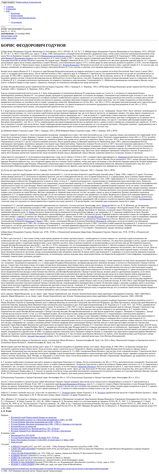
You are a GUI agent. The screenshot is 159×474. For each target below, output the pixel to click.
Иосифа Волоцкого (95, 217)
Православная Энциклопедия (28, 2)
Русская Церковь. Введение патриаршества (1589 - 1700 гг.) (36, 422)
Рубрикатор (11, 9)
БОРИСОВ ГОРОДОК (20, 458)
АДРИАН (15, 446)
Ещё (8, 11)
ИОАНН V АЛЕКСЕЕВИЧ (22, 464)
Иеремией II (101, 221)
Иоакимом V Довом (33, 221)
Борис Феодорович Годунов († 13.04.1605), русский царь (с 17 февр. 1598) (42, 440)
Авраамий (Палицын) (87, 366)
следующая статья (8, 38)
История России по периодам (23, 426)
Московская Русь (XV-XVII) (23, 435)
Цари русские (17, 442)
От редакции (16, 22)
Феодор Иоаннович (71, 65)
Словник (10, 7)
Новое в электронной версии (23, 18)
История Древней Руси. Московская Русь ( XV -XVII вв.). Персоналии (41, 431)
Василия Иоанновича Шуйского (72, 384)
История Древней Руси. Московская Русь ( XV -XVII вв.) (35, 429)
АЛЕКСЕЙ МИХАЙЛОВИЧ (23, 449)
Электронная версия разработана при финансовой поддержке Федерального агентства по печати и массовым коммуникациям (54, 469)
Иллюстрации (17, 16)
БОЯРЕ (14, 460)
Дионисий (106, 205)
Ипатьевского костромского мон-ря (56, 56)
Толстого (101, 393)
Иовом (32, 212)
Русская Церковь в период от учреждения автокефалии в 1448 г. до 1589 (41, 420)
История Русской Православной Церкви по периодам (34, 417)
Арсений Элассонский (36, 336)
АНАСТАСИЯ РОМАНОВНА (24, 453)
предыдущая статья (9, 36)
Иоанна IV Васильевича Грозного (19, 58)
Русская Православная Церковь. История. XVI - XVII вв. (35, 438)
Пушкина (66, 393)
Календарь (15, 13)
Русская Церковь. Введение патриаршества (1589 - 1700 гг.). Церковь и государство (46, 424)
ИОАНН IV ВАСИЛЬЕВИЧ (23, 462)
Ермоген (20, 219)
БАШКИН (15, 455)
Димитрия (122, 157)
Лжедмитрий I (145, 199)
